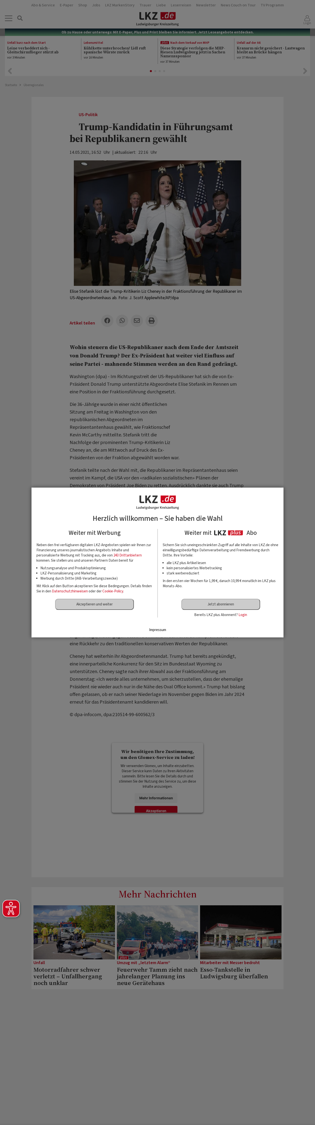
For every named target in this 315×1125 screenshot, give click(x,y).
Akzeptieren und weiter (94, 604)
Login (242, 614)
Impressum (157, 629)
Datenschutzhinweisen (70, 591)
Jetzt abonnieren (220, 604)
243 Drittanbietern (127, 555)
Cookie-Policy (112, 591)
